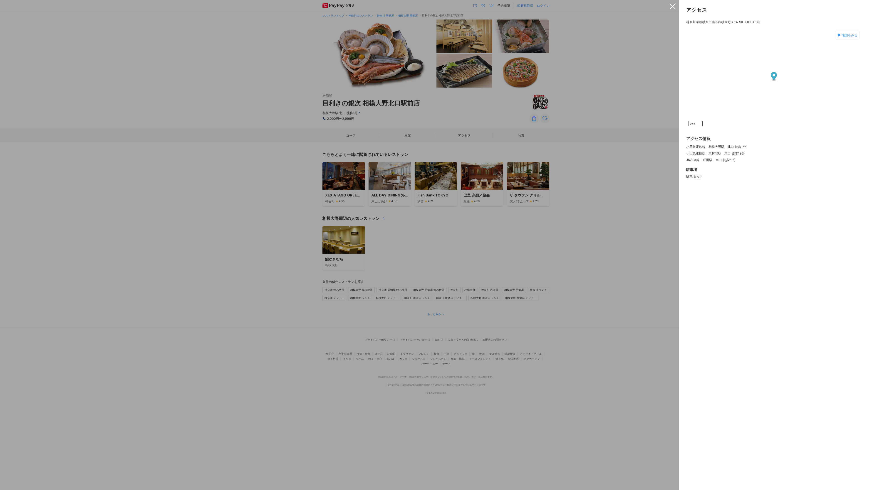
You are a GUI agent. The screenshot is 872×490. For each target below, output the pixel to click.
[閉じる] (672, 6)
